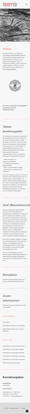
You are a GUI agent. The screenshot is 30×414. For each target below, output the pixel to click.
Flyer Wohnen (6, 322)
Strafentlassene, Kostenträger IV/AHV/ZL (13, 353)
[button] (26, 4)
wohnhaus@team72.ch (17, 396)
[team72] (10, 4)
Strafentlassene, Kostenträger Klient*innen (14, 346)
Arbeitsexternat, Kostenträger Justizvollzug (14, 359)
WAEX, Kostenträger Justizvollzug (11, 363)
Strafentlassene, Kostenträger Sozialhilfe (13, 349)
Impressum (23, 408)
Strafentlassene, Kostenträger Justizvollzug (14, 356)
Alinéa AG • (17, 408)
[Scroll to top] (27, 411)
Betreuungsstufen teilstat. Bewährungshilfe (14, 325)
